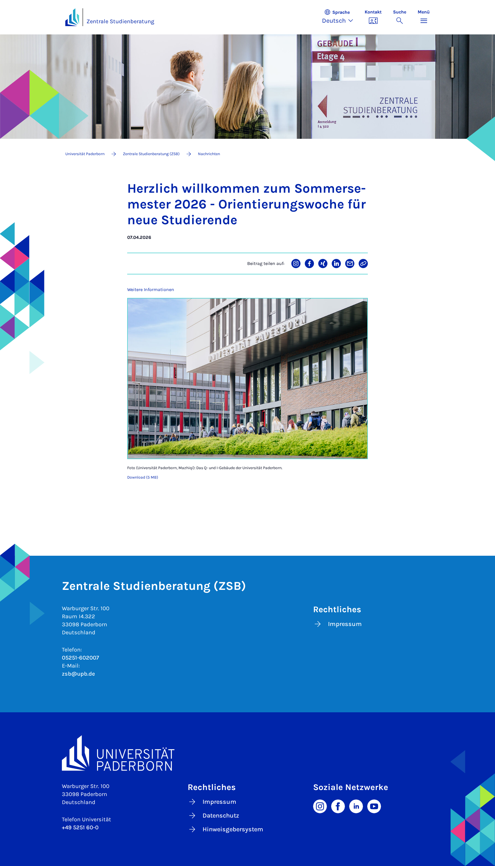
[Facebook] (338, 806)
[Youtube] (374, 806)
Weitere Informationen (150, 289)
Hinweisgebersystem (233, 829)
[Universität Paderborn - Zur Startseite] (72, 17)
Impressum (345, 624)
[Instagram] (320, 806)
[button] (340, 17)
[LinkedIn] (356, 806)
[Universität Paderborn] (247, 753)
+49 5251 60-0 (80, 827)
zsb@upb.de (78, 673)
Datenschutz (221, 815)
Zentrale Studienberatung (120, 21)
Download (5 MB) (142, 477)
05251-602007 (80, 657)
